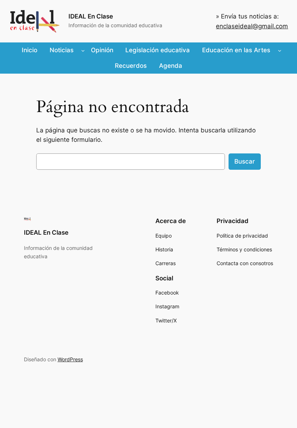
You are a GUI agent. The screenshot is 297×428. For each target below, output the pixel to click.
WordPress (70, 359)
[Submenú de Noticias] (83, 50)
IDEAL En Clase (90, 16)
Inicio (29, 50)
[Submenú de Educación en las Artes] (279, 50)
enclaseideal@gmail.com (252, 26)
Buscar (244, 161)
